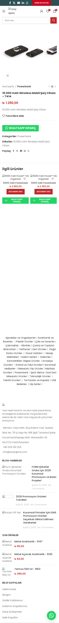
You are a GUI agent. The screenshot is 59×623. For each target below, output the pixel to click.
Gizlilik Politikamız (12, 600)
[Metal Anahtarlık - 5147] (7, 544)
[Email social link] (18, 3)
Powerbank (24, 86)
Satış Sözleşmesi (12, 611)
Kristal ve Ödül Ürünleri (29, 365)
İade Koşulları (10, 617)
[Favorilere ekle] (24, 178)
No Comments (39, 504)
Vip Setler (35, 384)
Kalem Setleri (29, 357)
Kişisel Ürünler (32, 361)
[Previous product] (49, 86)
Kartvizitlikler (14, 361)
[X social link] (14, 3)
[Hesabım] (42, 11)
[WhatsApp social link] (27, 3)
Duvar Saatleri (35, 353)
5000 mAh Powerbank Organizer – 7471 (15, 184)
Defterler (24, 349)
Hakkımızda (9, 589)
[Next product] (55, 86)
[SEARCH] (53, 20)
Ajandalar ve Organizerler (20, 338)
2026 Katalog (41, 3)
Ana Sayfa (8, 86)
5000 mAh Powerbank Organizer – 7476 (43, 184)
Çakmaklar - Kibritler (18, 345)
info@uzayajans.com (15, 452)
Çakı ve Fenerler (45, 341)
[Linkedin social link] (23, 3)
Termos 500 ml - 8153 (27, 569)
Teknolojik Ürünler (40, 376)
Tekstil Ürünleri (12, 380)
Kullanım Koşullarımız (14, 606)
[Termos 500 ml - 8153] (7, 572)
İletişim (6, 595)
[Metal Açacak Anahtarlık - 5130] (7, 558)
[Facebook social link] (10, 3)
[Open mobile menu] (4, 11)
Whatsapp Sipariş (22, 128)
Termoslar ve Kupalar (36, 380)
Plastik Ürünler (24, 341)
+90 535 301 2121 (12, 447)
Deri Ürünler (39, 349)
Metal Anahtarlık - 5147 (28, 541)
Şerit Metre (37, 372)
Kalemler (45, 357)
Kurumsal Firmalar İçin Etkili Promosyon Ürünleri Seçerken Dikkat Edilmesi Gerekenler (39, 517)
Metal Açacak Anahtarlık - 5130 (33, 554)
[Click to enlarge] (8, 76)
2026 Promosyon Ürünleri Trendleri (31, 498)
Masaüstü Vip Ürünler (30, 368)
